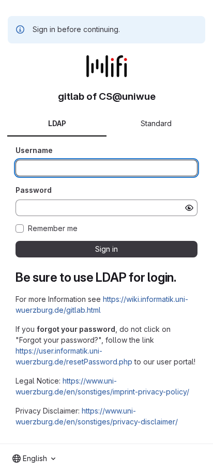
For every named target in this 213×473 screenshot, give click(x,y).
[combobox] (34, 458)
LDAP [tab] (57, 123)
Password (34, 190)
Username (34, 150)
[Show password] (189, 208)
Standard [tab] (156, 123)
